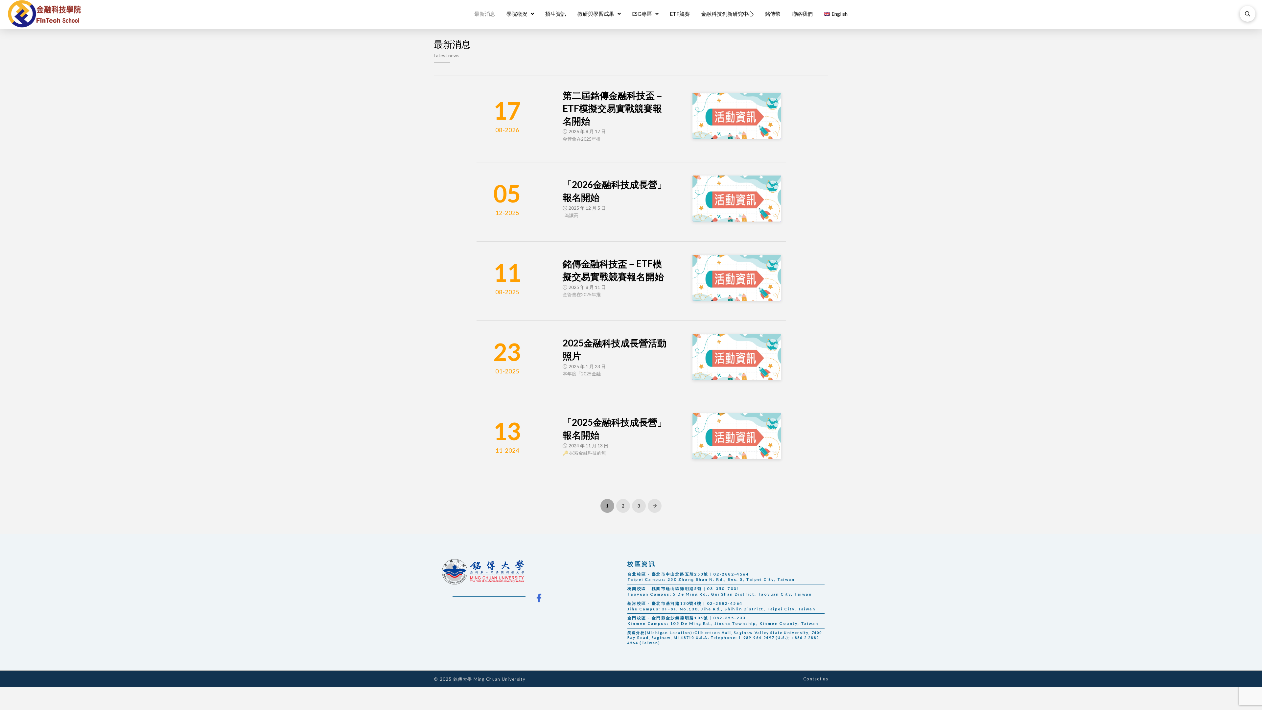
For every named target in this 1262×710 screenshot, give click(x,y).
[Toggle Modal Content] (1247, 14)
